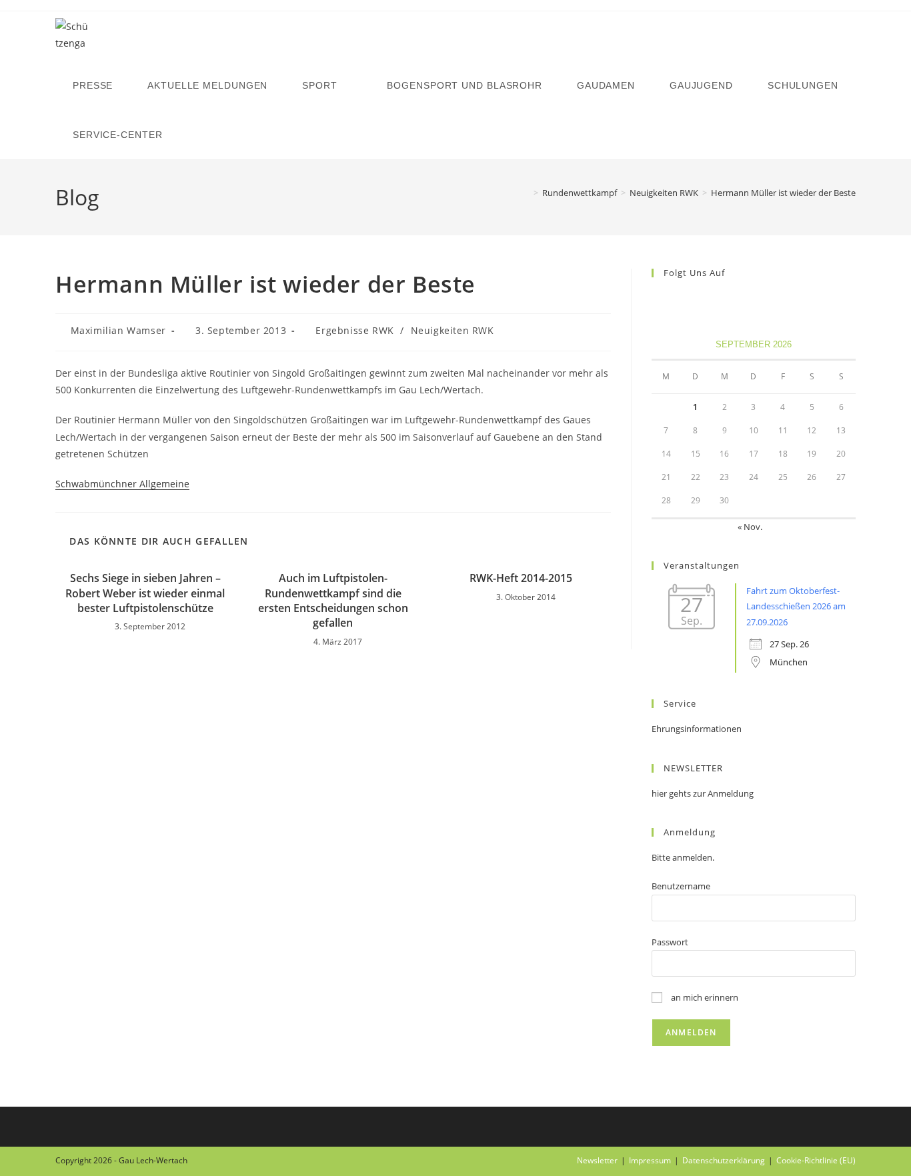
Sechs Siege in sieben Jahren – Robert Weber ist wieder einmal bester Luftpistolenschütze (145, 593)
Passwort (670, 942)
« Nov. (750, 527)
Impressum (650, 1160)
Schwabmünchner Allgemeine (122, 483)
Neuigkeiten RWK (452, 330)
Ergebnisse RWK (354, 330)
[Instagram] (676, 300)
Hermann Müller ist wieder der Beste (783, 193)
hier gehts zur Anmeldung (703, 793)
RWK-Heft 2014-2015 (521, 578)
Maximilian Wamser (118, 330)
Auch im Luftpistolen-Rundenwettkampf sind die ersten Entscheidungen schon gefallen (333, 600)
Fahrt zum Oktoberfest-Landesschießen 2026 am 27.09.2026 (796, 606)
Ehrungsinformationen (697, 729)
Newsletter (597, 1160)
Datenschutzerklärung (723, 1160)
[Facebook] (660, 300)
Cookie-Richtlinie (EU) (816, 1160)
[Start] (526, 193)
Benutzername (681, 886)
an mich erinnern (703, 997)
